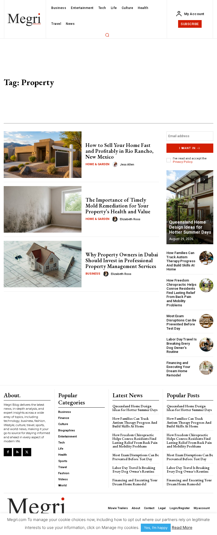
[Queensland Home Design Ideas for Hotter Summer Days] (189, 207)
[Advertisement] (152, 84)
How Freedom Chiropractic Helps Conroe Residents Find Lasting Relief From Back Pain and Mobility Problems (181, 292)
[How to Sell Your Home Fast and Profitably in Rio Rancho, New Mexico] (43, 154)
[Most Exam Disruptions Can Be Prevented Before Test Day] (206, 321)
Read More (182, 527)
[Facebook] (8, 452)
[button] (107, 34)
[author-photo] (115, 164)
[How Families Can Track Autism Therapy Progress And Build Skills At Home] (206, 258)
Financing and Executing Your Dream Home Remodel (178, 369)
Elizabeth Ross (130, 219)
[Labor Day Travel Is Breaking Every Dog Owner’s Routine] (206, 344)
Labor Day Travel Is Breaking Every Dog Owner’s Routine (181, 345)
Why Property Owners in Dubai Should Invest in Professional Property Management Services (121, 260)
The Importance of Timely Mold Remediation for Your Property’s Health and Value (117, 205)
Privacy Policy (182, 162)
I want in (187, 148)
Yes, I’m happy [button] (156, 527)
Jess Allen (127, 164)
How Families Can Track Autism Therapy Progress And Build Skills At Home (180, 261)
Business (92, 273)
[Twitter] (27, 452)
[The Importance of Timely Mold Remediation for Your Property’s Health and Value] (43, 209)
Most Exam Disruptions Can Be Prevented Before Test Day (181, 322)
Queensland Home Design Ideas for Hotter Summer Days (190, 227)
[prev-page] (194, 179)
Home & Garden (97, 164)
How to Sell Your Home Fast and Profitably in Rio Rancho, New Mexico (119, 151)
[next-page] (204, 179)
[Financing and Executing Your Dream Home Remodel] (206, 368)
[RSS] (17, 452)
